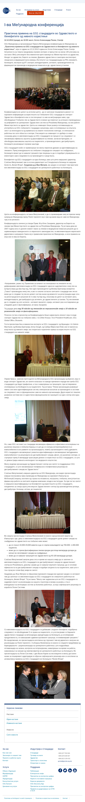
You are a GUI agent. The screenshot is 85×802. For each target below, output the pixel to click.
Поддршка (19, 14)
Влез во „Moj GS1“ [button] (35, 13)
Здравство (34, 758)
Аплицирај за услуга (31, 10)
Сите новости (12, 735)
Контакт (5, 760)
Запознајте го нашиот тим (12, 755)
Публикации (34, 771)
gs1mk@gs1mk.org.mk (65, 761)
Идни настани (12, 719)
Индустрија (47, 10)
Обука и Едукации (9, 771)
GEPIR (5, 776)
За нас (18, 10)
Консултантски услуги (10, 781)
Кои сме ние (7, 753)
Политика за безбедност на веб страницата (18, 798)
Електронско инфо (37, 773)
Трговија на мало (36, 755)
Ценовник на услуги (10, 786)
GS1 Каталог (7, 784)
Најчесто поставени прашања (41, 779)
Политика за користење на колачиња (47, 798)
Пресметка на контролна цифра (42, 776)
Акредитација (7, 779)
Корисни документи (37, 781)
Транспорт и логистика (38, 760)
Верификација (8, 773)
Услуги (68, 10)
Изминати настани (14, 723)
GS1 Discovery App (37, 784)
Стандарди (58, 10)
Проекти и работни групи (12, 758)
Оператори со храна (37, 763)
